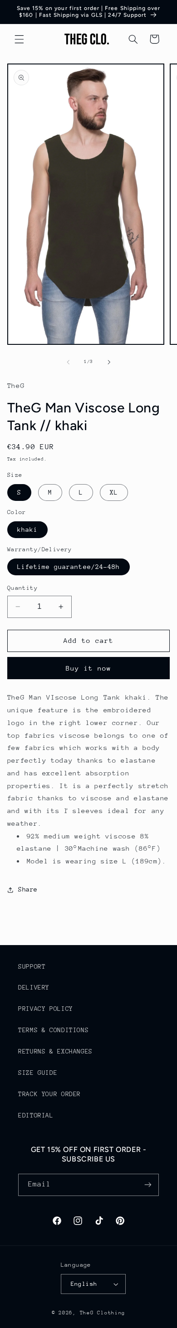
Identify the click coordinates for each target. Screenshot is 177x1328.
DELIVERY (33, 987)
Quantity (22, 587)
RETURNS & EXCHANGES (55, 1051)
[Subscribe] (148, 1185)
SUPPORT (31, 966)
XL (114, 492)
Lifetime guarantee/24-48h (68, 566)
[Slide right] (109, 362)
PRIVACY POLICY (45, 1008)
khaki (27, 529)
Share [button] (28, 889)
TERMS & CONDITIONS (53, 1030)
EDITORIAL (36, 1115)
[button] (19, 39)
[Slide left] (68, 362)
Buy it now (89, 668)
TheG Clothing (103, 1313)
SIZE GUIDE (37, 1072)
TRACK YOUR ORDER (49, 1094)
